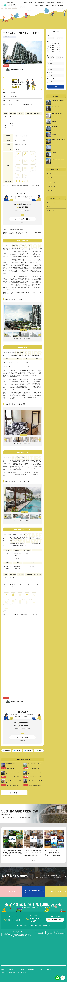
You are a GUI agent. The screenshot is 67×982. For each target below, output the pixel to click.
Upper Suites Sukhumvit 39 (10, 785)
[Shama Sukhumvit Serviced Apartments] (48, 134)
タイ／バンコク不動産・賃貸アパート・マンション (8, 2)
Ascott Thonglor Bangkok (32, 785)
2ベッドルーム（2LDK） (55, 47)
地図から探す (60, 2)
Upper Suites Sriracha (31, 768)
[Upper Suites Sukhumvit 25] (48, 161)
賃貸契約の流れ (50, 2)
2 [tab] (34, 860)
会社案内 (48, 5)
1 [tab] (32, 860)
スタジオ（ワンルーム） (55, 43)
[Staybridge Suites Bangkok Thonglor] (48, 102)
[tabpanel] (13, 843)
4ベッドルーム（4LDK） (55, 51)
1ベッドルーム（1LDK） (55, 45)
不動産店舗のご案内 (32, 969)
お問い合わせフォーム (56, 919)
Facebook (7, 750)
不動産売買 (11, 891)
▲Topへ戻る (62, 977)
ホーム (2, 969)
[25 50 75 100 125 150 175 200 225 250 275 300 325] (50, 57)
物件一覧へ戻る (14, 792)
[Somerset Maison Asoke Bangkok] (48, 121)
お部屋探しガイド (28, 2)
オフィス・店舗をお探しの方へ (33, 891)
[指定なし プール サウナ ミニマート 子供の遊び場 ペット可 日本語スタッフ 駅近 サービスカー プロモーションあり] (55, 81)
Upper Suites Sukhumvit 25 (32, 776)
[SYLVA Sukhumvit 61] (48, 148)
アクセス (42, 969)
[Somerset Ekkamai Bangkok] (48, 141)
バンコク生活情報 (21, 969)
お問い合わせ (57, 5)
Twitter (18, 750)
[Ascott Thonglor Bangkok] (48, 108)
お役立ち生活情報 (39, 5)
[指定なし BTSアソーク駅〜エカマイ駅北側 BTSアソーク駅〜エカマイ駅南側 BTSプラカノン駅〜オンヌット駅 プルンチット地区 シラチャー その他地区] (55, 69)
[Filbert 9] (48, 154)
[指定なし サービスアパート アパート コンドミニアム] (55, 75)
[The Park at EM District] (48, 115)
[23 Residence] (48, 128)
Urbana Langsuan (8, 768)
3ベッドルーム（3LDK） (55, 49)
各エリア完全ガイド (39, 2)
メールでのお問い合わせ (22, 219)
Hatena (29, 750)
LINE (40, 750)
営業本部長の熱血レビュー (9, 36)
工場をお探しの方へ (55, 891)
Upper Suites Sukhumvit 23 (10, 776)
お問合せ (49, 969)
